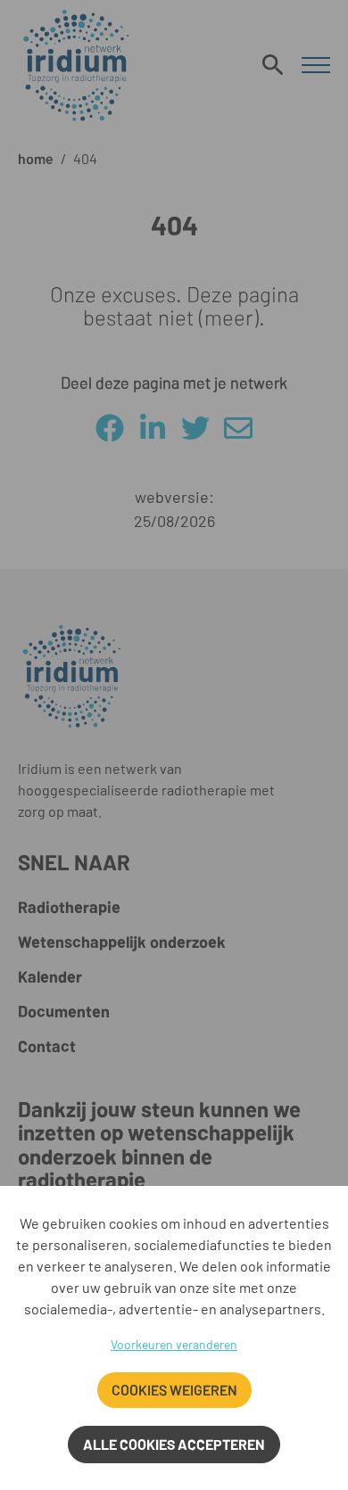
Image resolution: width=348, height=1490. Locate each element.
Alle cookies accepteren (174, 1444)
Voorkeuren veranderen (174, 1344)
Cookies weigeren (174, 1389)
